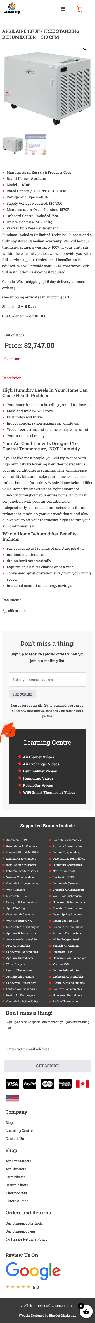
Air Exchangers (18, 1160)
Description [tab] (12, 377)
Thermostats (16, 1192)
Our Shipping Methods (24, 1223)
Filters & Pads (17, 1200)
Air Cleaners (16, 1168)
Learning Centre (19, 1130)
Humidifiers (15, 1176)
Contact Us (15, 1138)
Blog (9, 1122)
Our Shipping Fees (21, 1231)
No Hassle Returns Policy (27, 1239)
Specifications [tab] (14, 610)
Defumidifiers (17, 1184)
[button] (62, 9)
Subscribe (22, 694)
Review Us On (22, 1255)
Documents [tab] (11, 599)
